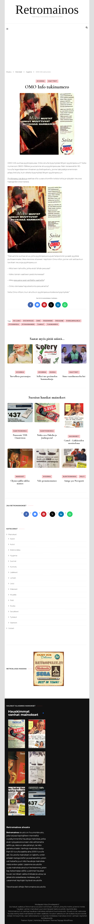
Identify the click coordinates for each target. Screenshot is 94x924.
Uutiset (11, 628)
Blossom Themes (50, 920)
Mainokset (12, 534)
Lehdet (13, 578)
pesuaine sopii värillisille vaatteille (29, 280)
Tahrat (40, 324)
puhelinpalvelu (73, 321)
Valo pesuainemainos (47, 480)
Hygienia (40, 81)
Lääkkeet (14, 572)
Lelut (12, 584)
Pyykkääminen (28, 324)
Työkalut (13, 617)
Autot (12, 544)
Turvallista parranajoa (20, 376)
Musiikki (13, 595)
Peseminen (48, 321)
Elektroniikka (20, 431)
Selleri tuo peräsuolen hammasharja (47, 377)
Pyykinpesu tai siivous (17, 179)
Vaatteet (52, 81)
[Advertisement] (47, 51)
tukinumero (52, 324)
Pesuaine (59, 321)
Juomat (13, 561)
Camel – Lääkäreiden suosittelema (74, 442)
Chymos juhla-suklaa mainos (20, 482)
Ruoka (52, 372)
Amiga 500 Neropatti (74, 480)
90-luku (17, 321)
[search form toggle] (87, 28)
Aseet (12, 539)
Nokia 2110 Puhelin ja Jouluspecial (47, 436)
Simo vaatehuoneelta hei (73, 376)
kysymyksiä (28, 321)
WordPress (68, 920)
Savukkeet (74, 436)
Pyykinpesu (14, 324)
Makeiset (20, 476)
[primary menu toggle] (7, 29)
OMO (38, 321)
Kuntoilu (13, 567)
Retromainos (47, 9)
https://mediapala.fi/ (51, 904)
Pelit (82, 476)
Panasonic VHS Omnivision (20, 436)
